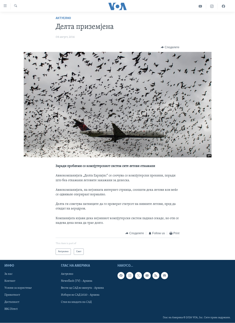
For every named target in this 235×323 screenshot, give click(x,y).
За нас (8, 274)
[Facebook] (223, 6)
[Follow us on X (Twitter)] (138, 275)
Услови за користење (18, 288)
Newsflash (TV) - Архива (76, 281)
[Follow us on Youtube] (147, 275)
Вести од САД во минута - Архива (82, 288)
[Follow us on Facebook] (121, 275)
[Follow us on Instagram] (129, 275)
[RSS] (155, 275)
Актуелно (63, 18)
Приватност (12, 295)
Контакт (9, 281)
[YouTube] (200, 6)
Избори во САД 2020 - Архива (80, 295)
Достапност (11, 302)
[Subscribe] (164, 275)
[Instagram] (212, 6)
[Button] (170, 47)
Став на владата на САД (76, 302)
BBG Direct (11, 309)
